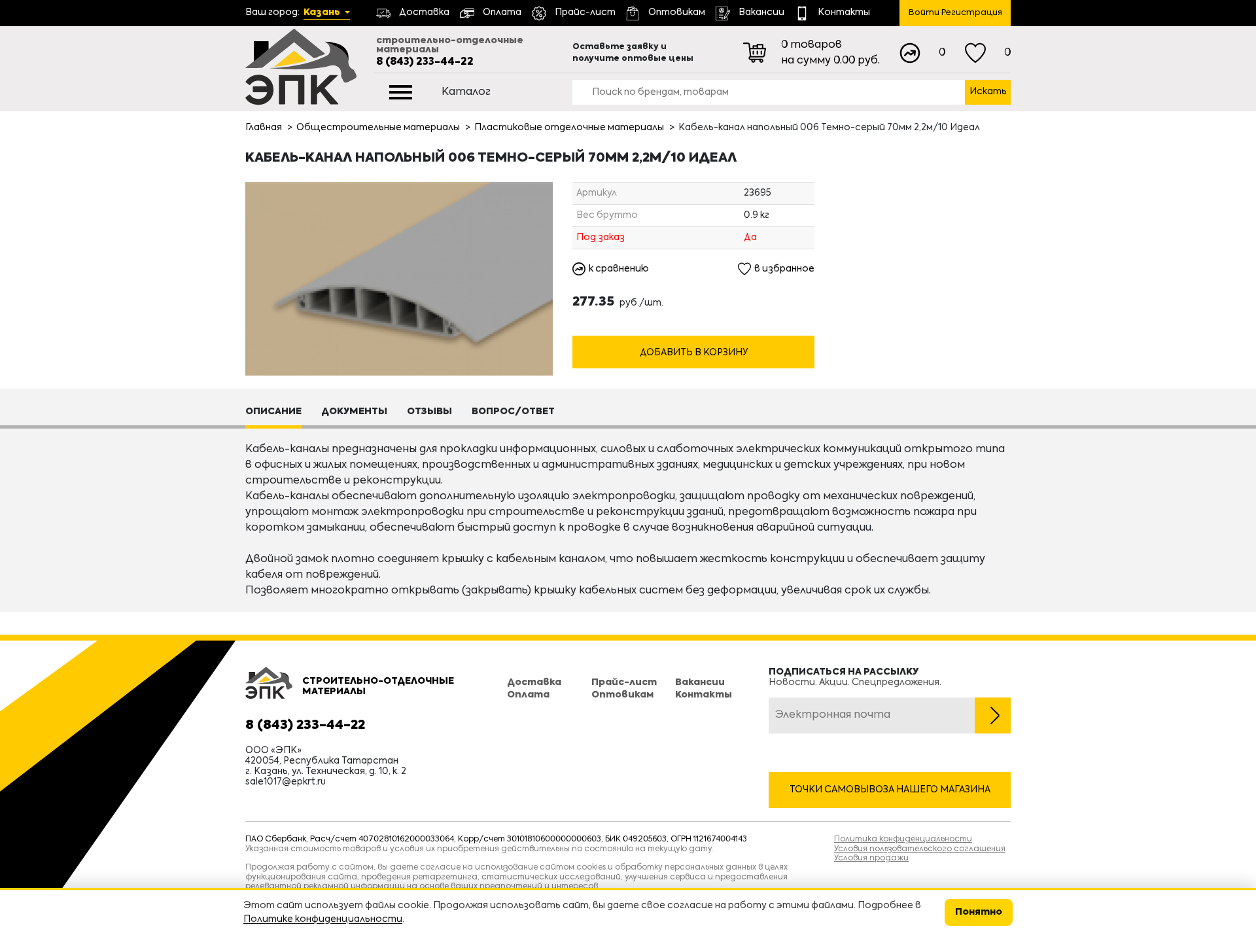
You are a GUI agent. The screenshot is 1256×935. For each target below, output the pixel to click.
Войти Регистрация (955, 13)
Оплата (528, 694)
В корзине (694, 328)
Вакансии (700, 682)
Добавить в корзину (694, 352)
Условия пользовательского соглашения (919, 849)
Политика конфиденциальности (903, 839)
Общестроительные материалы (378, 127)
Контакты (703, 694)
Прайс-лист (624, 682)
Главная (263, 127)
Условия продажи (871, 858)
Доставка (534, 682)
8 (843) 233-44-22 (425, 62)
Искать (988, 91)
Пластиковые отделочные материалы (569, 127)
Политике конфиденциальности (322, 919)
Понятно (978, 912)
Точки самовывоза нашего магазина (890, 789)
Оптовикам (622, 694)
